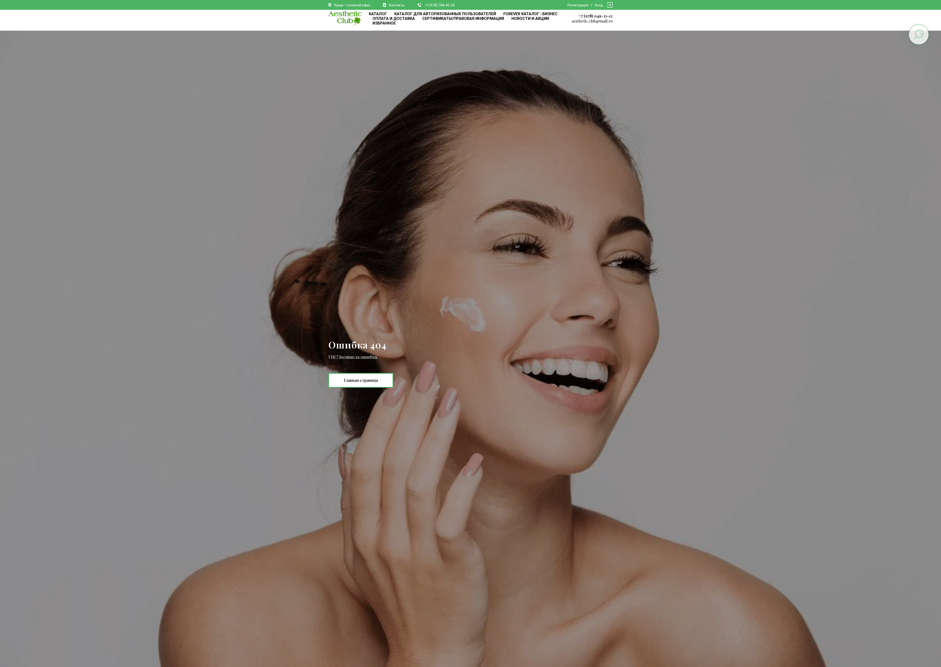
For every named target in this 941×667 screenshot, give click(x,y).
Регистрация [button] (578, 5)
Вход (599, 5)
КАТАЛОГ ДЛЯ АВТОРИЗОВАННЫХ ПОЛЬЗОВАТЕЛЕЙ (445, 14)
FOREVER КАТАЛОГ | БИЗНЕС (530, 14)
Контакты (397, 5)
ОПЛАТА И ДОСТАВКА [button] (393, 18)
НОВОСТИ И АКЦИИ (530, 18)
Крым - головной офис (352, 5)
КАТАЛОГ (378, 14)
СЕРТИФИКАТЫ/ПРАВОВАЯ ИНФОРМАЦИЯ (463, 18)
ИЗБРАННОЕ (384, 23)
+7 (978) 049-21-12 (596, 15)
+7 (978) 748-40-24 (440, 5)
